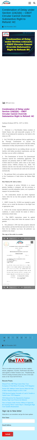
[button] (29, 3)
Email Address (6, 425)
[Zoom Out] (18, 238)
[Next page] (7, 238)
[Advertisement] (18, 80)
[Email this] (4, 337)
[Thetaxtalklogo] (6, 3)
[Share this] (8, 337)
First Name (5, 417)
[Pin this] (21, 337)
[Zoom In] (21, 238)
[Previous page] (4, 238)
